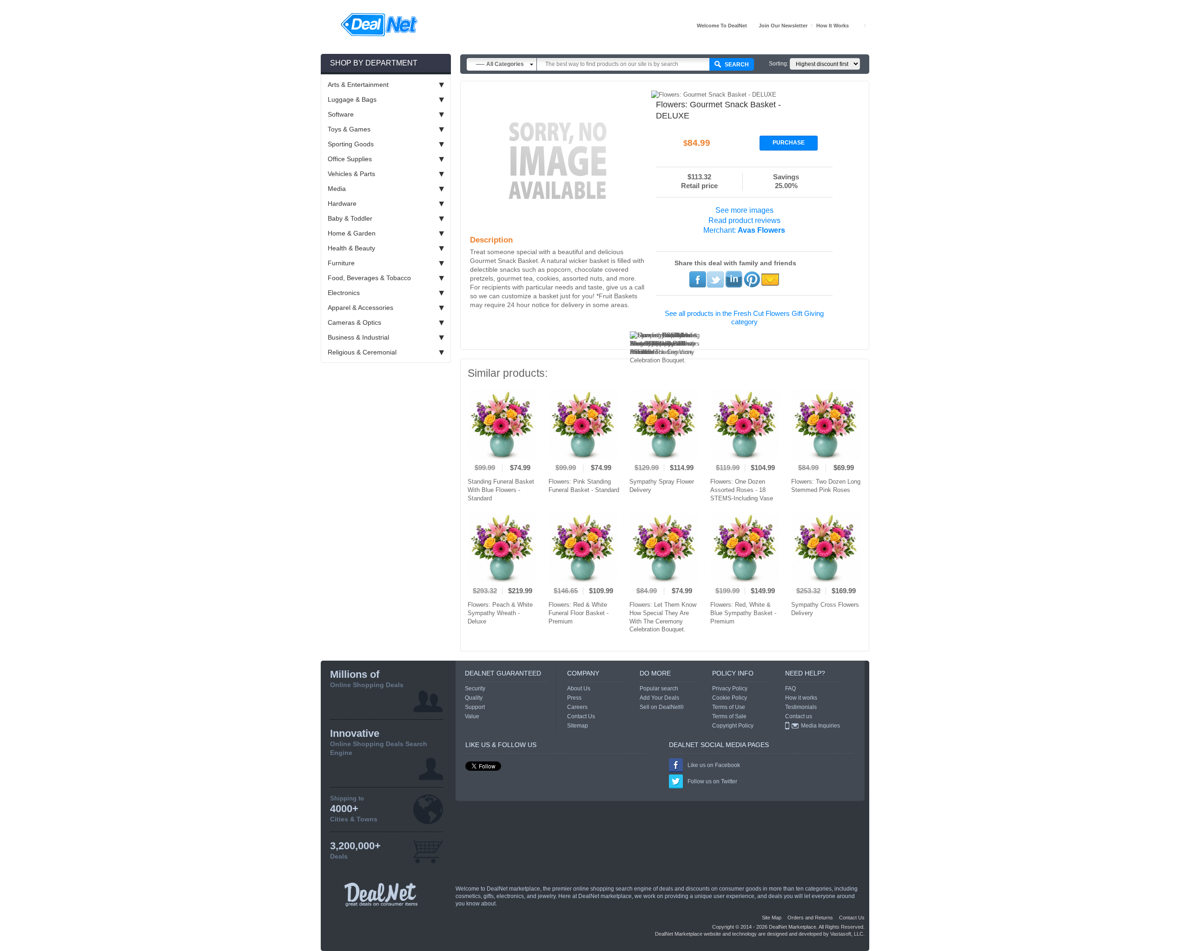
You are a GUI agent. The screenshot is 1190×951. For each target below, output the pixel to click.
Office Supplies (350, 159)
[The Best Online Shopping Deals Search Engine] (379, 25)
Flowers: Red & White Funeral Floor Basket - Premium (578, 613)
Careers (577, 707)
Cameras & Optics (354, 322)
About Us (578, 688)
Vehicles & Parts (351, 173)
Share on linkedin (734, 279)
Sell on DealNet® (662, 707)
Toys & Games (349, 129)
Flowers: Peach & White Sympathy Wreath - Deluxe (500, 613)
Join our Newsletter (783, 25)
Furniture (341, 263)
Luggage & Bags (352, 99)
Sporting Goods (351, 144)
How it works (832, 25)
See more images (744, 210)
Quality (474, 698)
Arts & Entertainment (358, 84)
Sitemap (577, 725)
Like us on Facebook (714, 765)
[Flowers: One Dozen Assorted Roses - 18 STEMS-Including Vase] (745, 424)
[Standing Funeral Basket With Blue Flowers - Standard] (502, 424)
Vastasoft (840, 934)
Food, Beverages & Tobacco (369, 278)
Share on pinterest (752, 279)
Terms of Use (728, 707)
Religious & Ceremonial (362, 352)
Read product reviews (744, 220)
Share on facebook (697, 279)
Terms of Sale (729, 716)
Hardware (342, 203)
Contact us (798, 716)
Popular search (659, 688)
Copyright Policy (733, 725)
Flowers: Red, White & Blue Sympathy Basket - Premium (743, 613)
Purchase (789, 142)
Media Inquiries (820, 725)
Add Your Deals (659, 698)
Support (475, 707)
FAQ (790, 688)
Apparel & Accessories (360, 307)
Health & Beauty (351, 248)
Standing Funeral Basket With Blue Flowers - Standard (501, 490)
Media (337, 188)
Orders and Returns (810, 917)
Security (475, 688)
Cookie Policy (729, 698)
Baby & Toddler (350, 218)
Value (472, 716)
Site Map (771, 917)
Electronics (344, 292)
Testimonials (801, 707)
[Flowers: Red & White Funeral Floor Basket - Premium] (583, 548)
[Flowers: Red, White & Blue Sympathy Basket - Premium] (745, 548)
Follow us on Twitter (712, 781)
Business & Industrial (358, 337)
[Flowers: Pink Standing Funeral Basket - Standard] (583, 424)
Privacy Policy (729, 688)
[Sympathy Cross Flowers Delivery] (826, 548)
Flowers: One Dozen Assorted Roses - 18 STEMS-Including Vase (741, 490)
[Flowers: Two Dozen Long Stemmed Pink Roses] (826, 424)
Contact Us (581, 716)
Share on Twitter (716, 279)
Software (341, 114)
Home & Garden (352, 233)
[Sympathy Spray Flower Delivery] (664, 424)
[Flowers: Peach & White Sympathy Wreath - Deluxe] (502, 548)
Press (574, 698)
